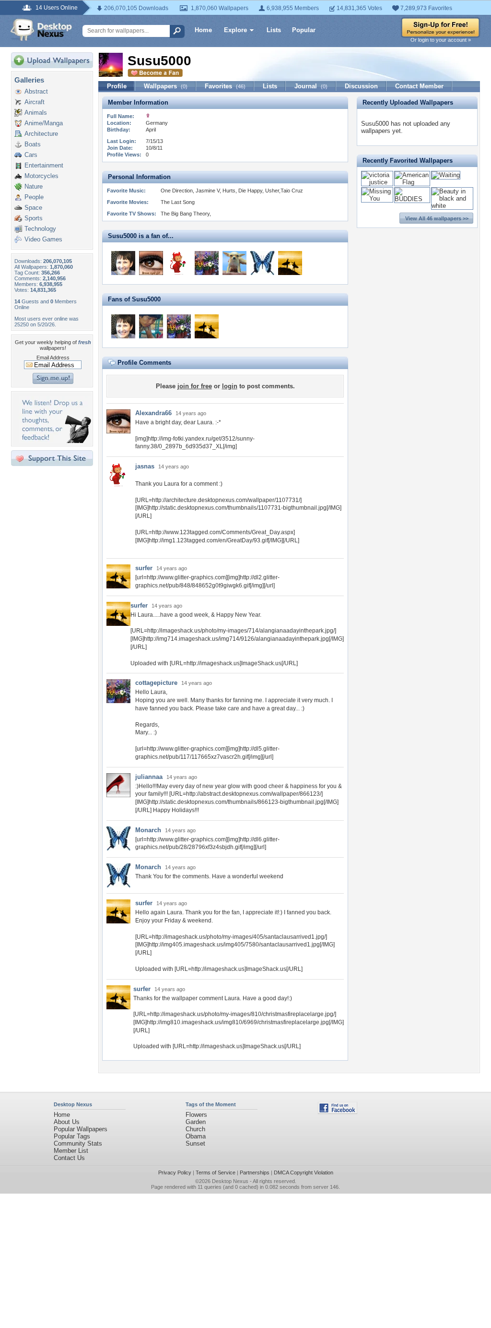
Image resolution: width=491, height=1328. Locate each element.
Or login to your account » (440, 40)
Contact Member (419, 86)
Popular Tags (72, 1136)
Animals (35, 112)
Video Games (43, 239)
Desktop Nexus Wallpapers (41, 30)
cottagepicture (156, 682)
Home (203, 30)
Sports (33, 218)
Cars (30, 154)
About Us (67, 1121)
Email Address (53, 357)
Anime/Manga (43, 123)
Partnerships (254, 1172)
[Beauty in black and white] (452, 205)
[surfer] (290, 263)
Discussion (361, 86)
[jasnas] (179, 263)
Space (33, 207)
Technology (40, 228)
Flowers (196, 1114)
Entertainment (43, 165)
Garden (196, 1121)
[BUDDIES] (412, 199)
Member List (71, 1150)
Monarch (148, 830)
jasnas (144, 466)
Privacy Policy (174, 1172)
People (34, 197)
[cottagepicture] (207, 263)
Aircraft (34, 102)
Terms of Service (215, 1172)
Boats (32, 144)
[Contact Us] (55, 440)
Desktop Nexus (230, 1181)
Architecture (41, 133)
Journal (310, 86)
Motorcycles (41, 175)
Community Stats (78, 1143)
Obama (196, 1136)
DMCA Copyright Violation (303, 1172)
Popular (304, 30)
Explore (235, 30)
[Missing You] (377, 198)
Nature (33, 186)
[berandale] (151, 326)
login (229, 386)
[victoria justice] (377, 182)
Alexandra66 (153, 413)
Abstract (36, 91)
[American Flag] (412, 182)
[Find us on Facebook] (337, 1111)
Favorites (225, 86)
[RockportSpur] (123, 263)
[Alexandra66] (151, 263)
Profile (117, 86)
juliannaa (149, 776)
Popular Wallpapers (80, 1129)
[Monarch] (262, 263)
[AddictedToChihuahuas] (234, 263)
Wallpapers (165, 86)
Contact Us (69, 1157)
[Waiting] (445, 175)
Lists (274, 30)
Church (195, 1129)
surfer (143, 568)
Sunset (195, 1143)
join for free (194, 386)
